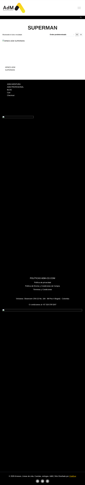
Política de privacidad (42, 282)
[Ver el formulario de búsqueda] (81, 17)
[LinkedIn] (47, 481)
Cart (8, 93)
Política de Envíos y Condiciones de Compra (42, 286)
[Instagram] (42, 481)
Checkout (10, 95)
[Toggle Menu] (79, 8)
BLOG (9, 90)
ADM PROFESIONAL (15, 87)
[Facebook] (37, 481)
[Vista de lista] (81, 34)
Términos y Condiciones (42, 290)
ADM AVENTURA (14, 84)
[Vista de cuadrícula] (77, 34)
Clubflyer (72, 476)
